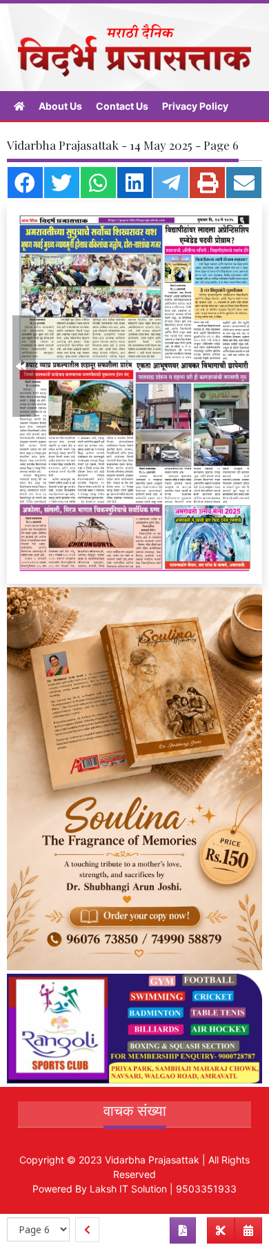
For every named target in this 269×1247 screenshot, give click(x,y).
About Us (60, 106)
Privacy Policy (195, 106)
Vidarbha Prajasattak (152, 1160)
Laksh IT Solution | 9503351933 (163, 1189)
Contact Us (122, 106)
